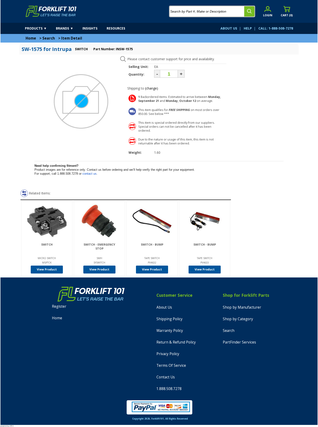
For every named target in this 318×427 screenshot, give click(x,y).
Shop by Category (238, 319)
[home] (51, 11)
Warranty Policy (169, 330)
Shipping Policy (169, 319)
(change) (151, 88)
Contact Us (165, 377)
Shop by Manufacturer (242, 307)
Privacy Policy (167, 353)
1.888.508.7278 (169, 388)
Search (48, 38)
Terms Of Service (171, 365)
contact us (89, 173)
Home (31, 38)
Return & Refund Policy (176, 342)
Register (59, 306)
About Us (164, 307)
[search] (249, 11)
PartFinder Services (239, 342)
